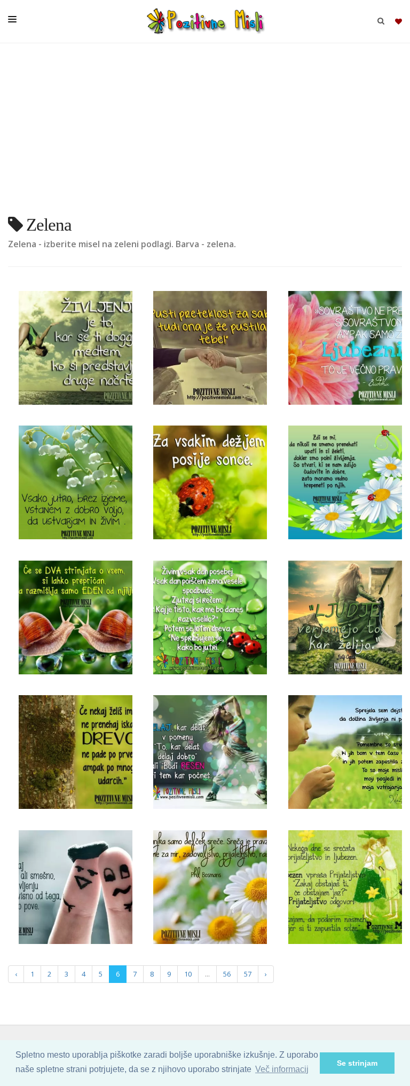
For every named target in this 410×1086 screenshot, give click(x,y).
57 (247, 974)
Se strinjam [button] (357, 1063)
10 (188, 974)
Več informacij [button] (282, 1069)
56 (227, 974)
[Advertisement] (205, 133)
